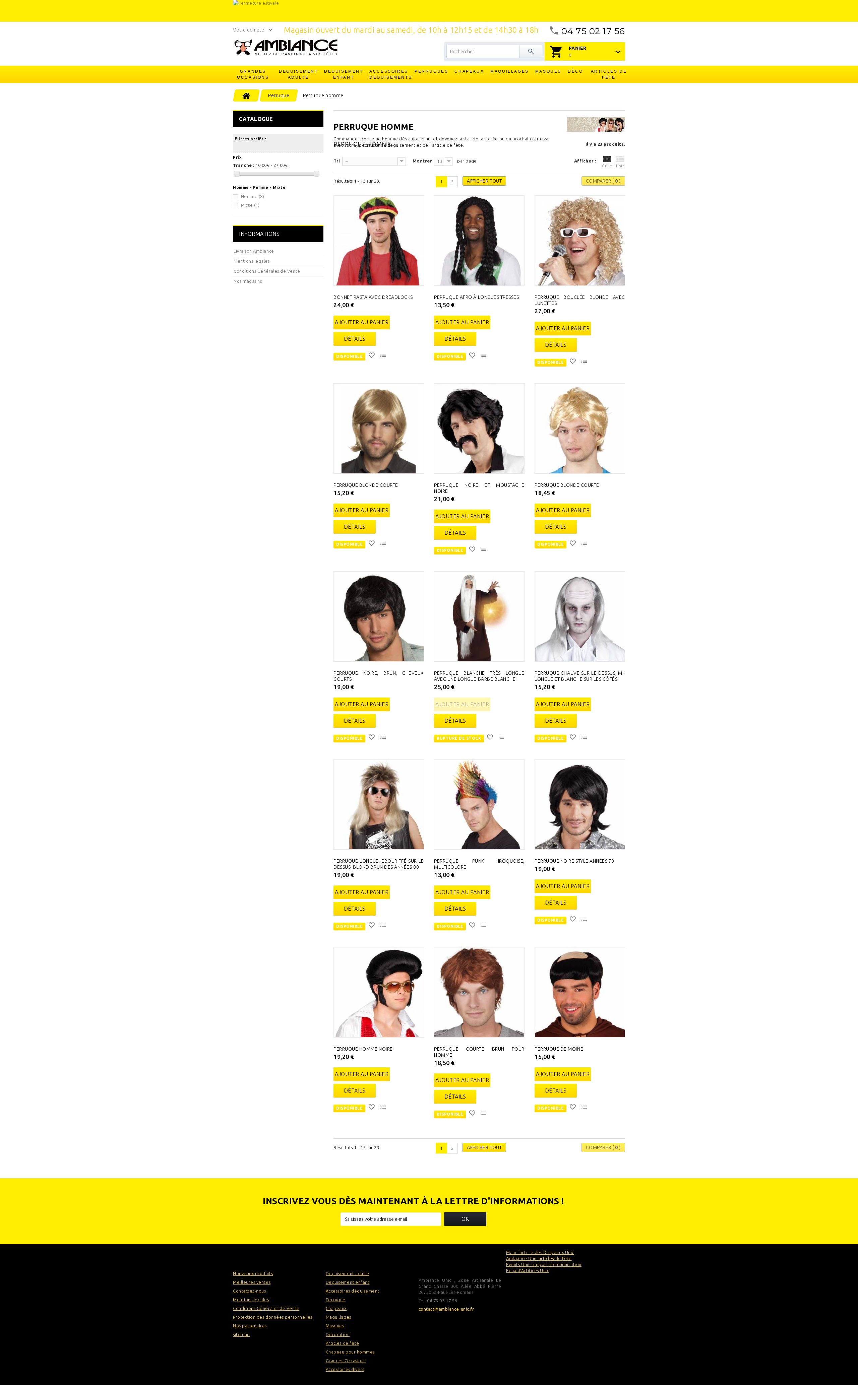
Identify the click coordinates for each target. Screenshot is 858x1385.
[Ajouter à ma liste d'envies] (372, 356)
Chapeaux (469, 71)
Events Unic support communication (543, 1264)
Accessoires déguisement (352, 1291)
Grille (607, 166)
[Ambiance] (286, 47)
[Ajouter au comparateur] (383, 356)
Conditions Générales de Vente (267, 271)
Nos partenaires (250, 1325)
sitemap (241, 1334)
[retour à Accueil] (246, 95)
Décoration (338, 1334)
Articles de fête (609, 74)
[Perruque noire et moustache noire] (479, 428)
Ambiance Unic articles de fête (538, 1258)
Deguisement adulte (298, 74)
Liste (620, 166)
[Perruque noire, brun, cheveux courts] (378, 616)
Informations (259, 234)
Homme (252, 196)
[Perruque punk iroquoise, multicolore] (479, 804)
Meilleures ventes (251, 1282)
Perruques (431, 71)
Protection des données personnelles (272, 1317)
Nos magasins (248, 281)
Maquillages (509, 71)
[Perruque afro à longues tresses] (479, 240)
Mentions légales (252, 261)
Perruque (336, 1299)
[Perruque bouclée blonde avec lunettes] (580, 240)
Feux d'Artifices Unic (527, 1270)
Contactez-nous (249, 1291)
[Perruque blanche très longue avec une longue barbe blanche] (479, 616)
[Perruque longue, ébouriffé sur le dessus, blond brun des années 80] (378, 804)
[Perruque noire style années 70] (580, 804)
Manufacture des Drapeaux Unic (540, 1252)
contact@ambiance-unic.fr (446, 1309)
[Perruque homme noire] (378, 992)
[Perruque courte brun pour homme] (479, 992)
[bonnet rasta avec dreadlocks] (378, 240)
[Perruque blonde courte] (378, 428)
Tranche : (243, 165)
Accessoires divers (345, 1369)
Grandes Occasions (253, 74)
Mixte (250, 205)
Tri (336, 160)
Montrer (422, 160)
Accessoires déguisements (389, 74)
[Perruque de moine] (580, 992)
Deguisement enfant (343, 74)
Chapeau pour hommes (350, 1351)
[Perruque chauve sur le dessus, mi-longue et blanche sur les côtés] (580, 616)
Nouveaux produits (253, 1273)
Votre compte (248, 29)
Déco (575, 71)
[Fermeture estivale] (429, 11)
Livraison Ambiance (254, 251)
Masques (548, 71)
